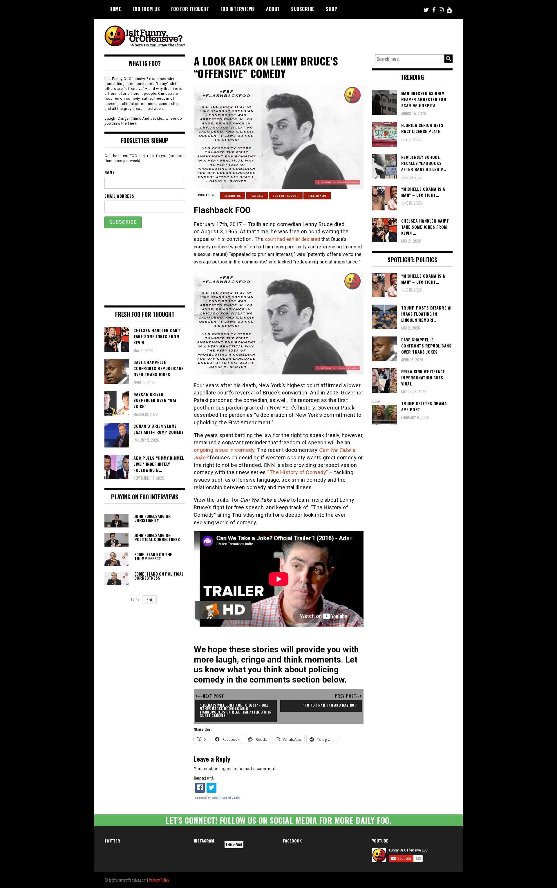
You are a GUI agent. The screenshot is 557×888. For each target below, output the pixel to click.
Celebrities (233, 196)
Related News (317, 196)
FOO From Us (146, 9)
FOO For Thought (190, 9)
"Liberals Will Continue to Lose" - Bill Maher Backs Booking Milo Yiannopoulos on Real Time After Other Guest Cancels (236, 710)
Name (109, 172)
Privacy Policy (159, 880)
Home (115, 9)
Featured (257, 196)
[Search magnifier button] (448, 58)
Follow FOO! (234, 844)
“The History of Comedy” (297, 472)
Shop (331, 9)
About (273, 9)
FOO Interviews (237, 9)
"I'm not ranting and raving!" (330, 705)
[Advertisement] (344, 35)
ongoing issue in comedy (224, 450)
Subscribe (303, 9)
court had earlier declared (292, 239)
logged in (229, 768)
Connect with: (204, 778)
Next (149, 599)
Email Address (119, 196)
